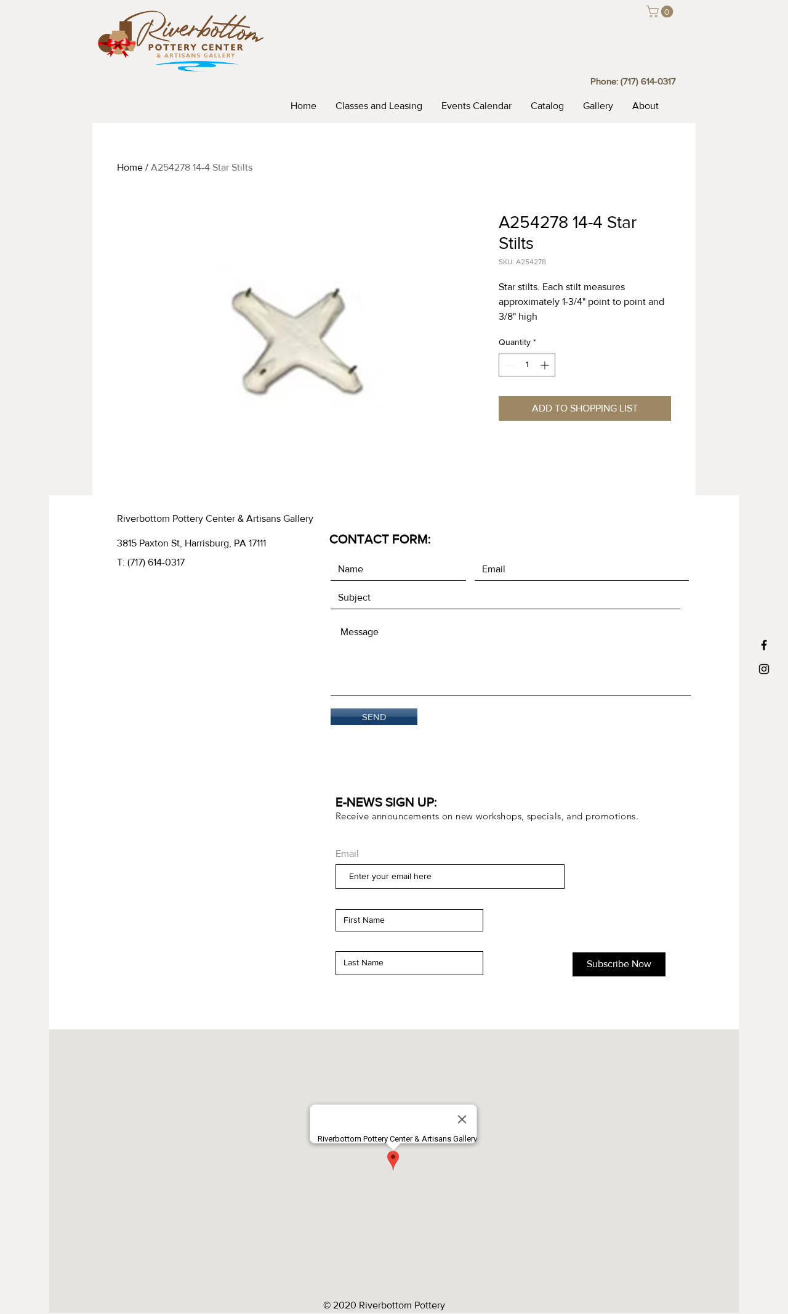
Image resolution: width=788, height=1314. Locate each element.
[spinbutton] (527, 365)
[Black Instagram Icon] (764, 669)
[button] (661, 12)
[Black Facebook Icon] (764, 645)
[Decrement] (508, 365)
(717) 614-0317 (648, 81)
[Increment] (545, 365)
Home (130, 167)
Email (347, 854)
